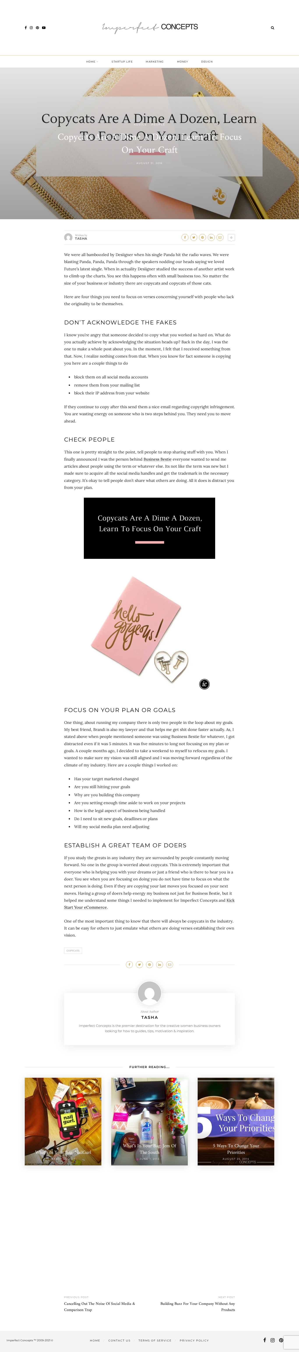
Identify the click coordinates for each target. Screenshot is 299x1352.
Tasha (81, 238)
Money (182, 61)
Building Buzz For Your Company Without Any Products (197, 1306)
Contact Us (119, 1340)
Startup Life (122, 61)
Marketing (155, 61)
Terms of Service (155, 1340)
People (158, 124)
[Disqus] (149, 1220)
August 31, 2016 (149, 163)
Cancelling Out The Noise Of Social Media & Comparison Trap (99, 1306)
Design (207, 61)
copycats (73, 950)
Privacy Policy (194, 1340)
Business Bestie (158, 459)
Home (90, 61)
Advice (140, 124)
